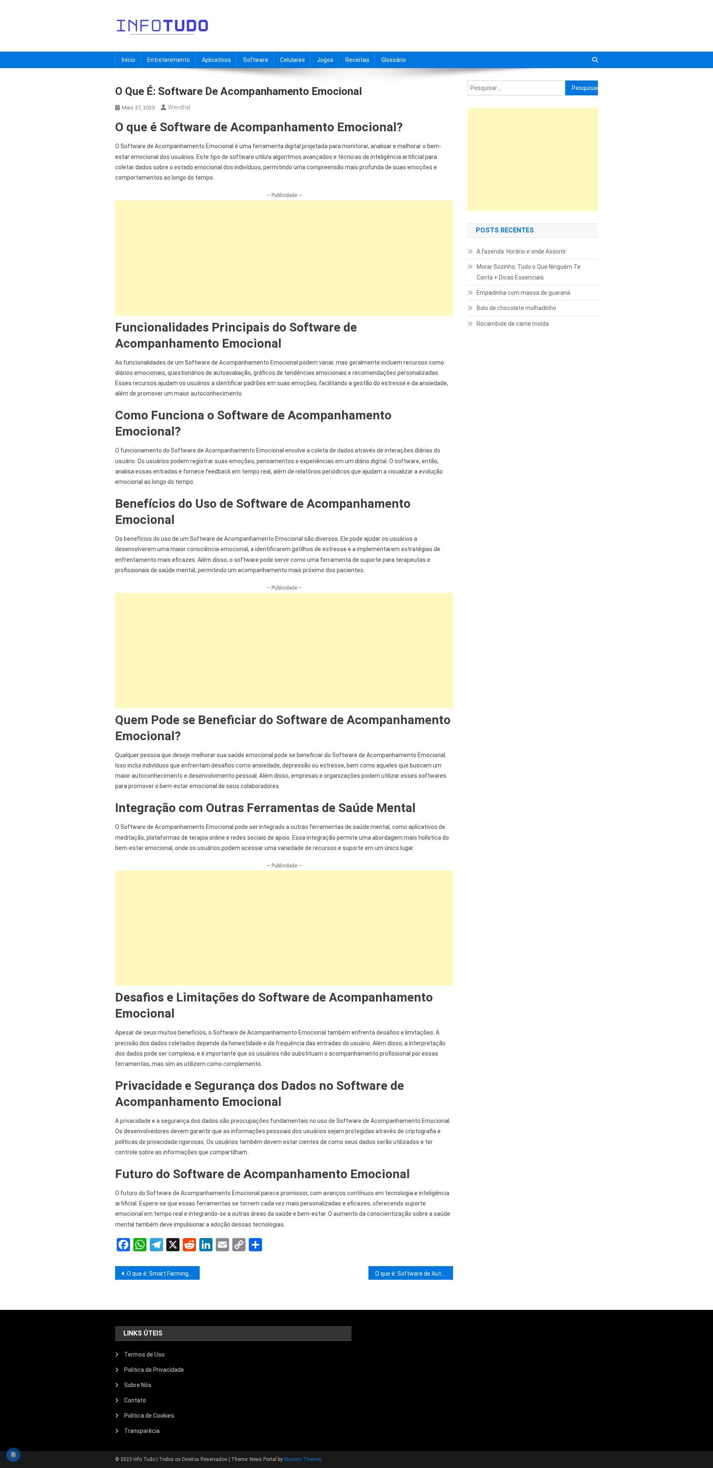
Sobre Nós (137, 1385)
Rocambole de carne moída (513, 323)
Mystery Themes (303, 1459)
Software (255, 60)
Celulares (292, 60)
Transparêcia (142, 1431)
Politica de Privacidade (154, 1369)
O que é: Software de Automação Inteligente (414, 1273)
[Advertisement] (284, 258)
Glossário (393, 60)
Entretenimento (168, 60)
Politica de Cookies (149, 1415)
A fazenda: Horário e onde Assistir (521, 251)
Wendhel (179, 107)
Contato (135, 1400)
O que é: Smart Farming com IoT (163, 1273)
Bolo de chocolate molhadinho (516, 308)
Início (128, 60)
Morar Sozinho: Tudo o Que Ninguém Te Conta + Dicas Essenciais (529, 272)
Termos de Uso (144, 1354)
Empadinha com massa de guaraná (523, 292)
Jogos (325, 60)
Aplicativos (216, 60)
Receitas (357, 60)
